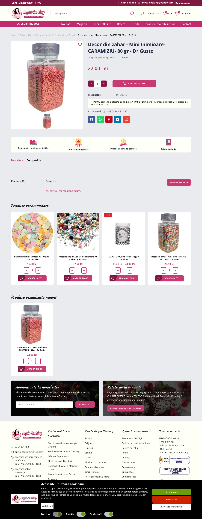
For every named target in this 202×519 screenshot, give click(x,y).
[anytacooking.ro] (27, 435)
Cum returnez (129, 476)
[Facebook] (91, 119)
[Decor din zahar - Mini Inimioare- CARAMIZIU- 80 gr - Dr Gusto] (32, 324)
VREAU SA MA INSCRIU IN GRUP (125, 408)
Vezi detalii (47, 506)
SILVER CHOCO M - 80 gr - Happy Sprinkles (124, 258)
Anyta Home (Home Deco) (61, 474)
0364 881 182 (120, 111)
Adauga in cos (136, 83)
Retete (121, 24)
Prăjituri (89, 443)
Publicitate (95, 514)
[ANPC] (175, 460)
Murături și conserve (95, 462)
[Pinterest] (109, 119)
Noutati (66, 24)
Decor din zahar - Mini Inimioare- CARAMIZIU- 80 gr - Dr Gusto (32, 348)
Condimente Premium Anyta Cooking (62, 445)
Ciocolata (52, 479)
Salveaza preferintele (171, 506)
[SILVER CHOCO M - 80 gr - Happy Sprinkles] (124, 233)
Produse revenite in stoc (160, 24)
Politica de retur (130, 448)
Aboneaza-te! (85, 404)
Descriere (17, 160)
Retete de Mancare (94, 467)
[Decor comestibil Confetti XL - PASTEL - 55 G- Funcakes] (32, 233)
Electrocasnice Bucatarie (60, 461)
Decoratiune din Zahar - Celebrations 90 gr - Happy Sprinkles (78, 258)
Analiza (70, 514)
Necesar (46, 514)
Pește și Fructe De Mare (97, 476)
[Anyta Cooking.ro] (24, 499)
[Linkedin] (117, 119)
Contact (186, 24)
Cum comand (129, 467)
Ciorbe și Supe (92, 472)
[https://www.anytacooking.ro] (28, 13)
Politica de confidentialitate (136, 443)
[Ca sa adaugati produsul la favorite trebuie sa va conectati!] (80, 44)
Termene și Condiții (132, 438)
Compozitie (34, 160)
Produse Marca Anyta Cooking (63, 451)
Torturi (88, 438)
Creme (88, 452)
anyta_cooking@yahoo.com (29, 451)
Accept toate (172, 492)
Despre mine (128, 462)
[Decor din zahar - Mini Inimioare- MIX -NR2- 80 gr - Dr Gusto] (169, 233)
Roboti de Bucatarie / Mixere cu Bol (62, 468)
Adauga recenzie (179, 182)
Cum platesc (128, 472)
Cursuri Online (102, 24)
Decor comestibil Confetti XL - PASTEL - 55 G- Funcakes (32, 258)
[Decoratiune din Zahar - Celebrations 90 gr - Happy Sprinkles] (78, 233)
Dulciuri (89, 448)
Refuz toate (171, 499)
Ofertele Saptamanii (58, 456)
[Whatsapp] (100, 119)
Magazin (82, 24)
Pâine (88, 457)
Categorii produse (28, 24)
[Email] (126, 119)
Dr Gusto (121, 94)
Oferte (136, 24)
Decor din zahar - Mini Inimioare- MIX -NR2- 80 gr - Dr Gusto (169, 258)
